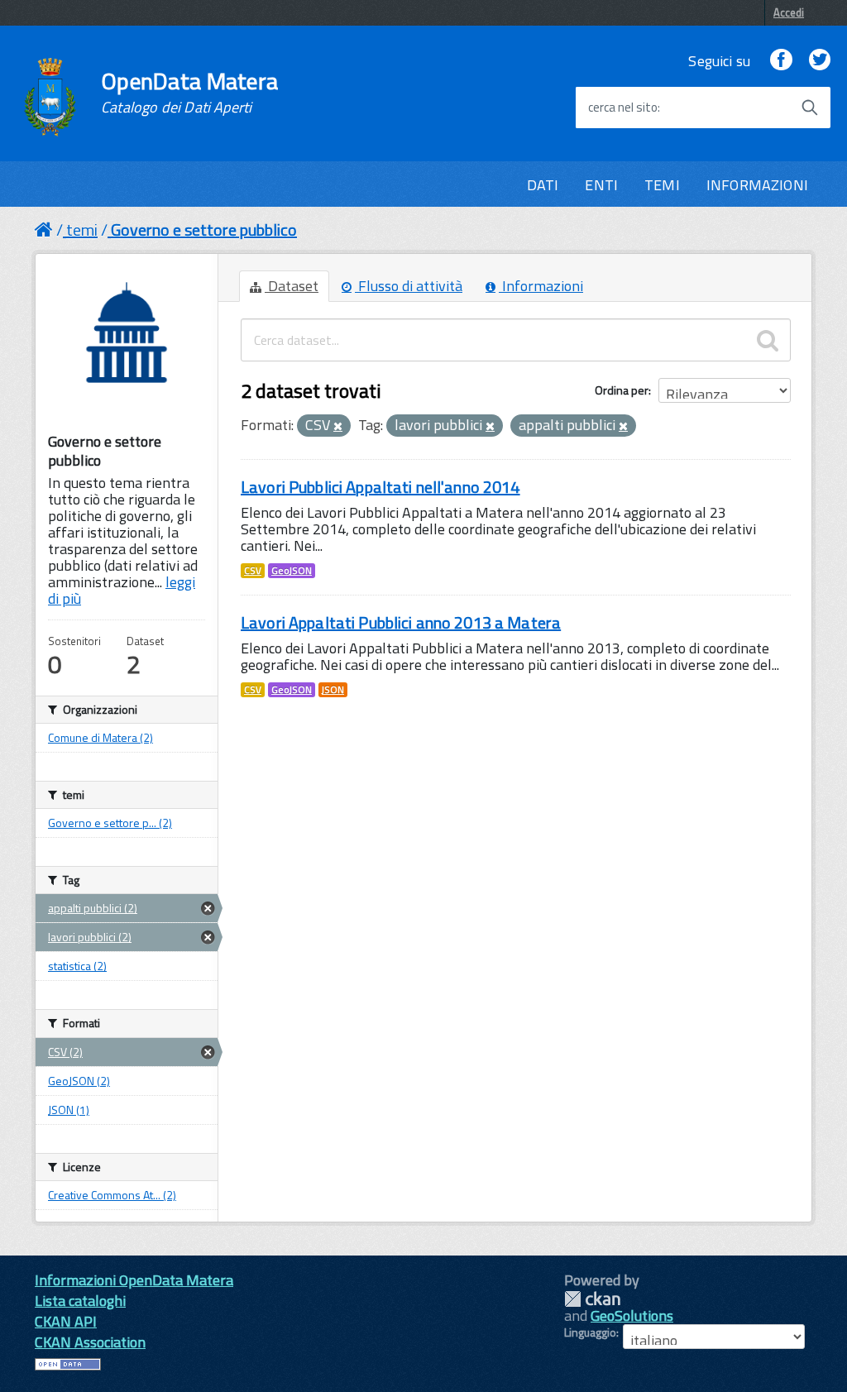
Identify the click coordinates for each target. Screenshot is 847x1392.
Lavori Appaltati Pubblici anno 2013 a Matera (401, 622)
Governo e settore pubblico (204, 229)
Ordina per (621, 390)
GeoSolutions (632, 1315)
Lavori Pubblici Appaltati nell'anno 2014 (380, 487)
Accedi (788, 12)
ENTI (601, 185)
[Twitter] (819, 61)
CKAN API (66, 1321)
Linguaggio (590, 1332)
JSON (333, 689)
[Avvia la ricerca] (809, 107)
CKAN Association (90, 1342)
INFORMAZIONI (757, 185)
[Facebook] (781, 61)
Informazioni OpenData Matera (134, 1280)
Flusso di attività (408, 286)
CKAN (592, 1299)
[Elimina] (337, 426)
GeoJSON (291, 570)
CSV (252, 570)
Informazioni (541, 286)
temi (82, 229)
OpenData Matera (189, 92)
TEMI (662, 185)
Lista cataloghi (80, 1300)
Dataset (291, 286)
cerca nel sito (623, 107)
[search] (767, 340)
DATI (543, 185)
